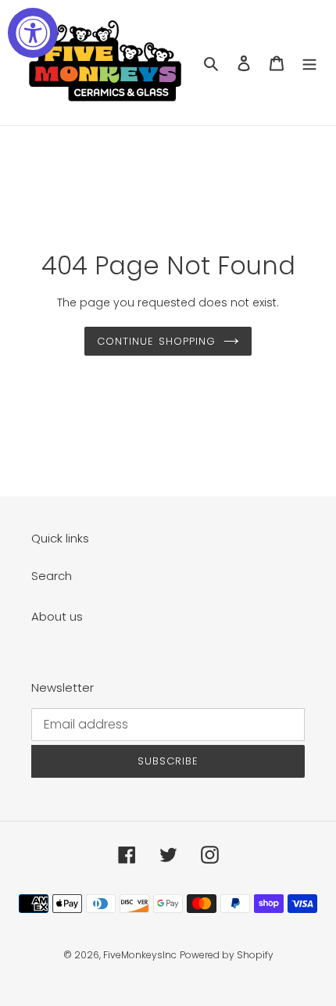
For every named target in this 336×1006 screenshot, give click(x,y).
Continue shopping (156, 341)
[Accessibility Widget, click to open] (33, 33)
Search (51, 575)
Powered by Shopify (226, 954)
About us (57, 616)
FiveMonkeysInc (140, 954)
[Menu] (309, 63)
